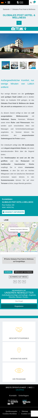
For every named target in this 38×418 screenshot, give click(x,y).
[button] (19, 235)
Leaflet (26, 251)
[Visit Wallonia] (26, 402)
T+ (24, 282)
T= (15, 282)
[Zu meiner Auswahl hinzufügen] (19, 23)
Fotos (13, 29)
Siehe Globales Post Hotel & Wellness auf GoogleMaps (20, 260)
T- (19, 282)
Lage (25, 28)
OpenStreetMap (33, 251)
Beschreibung (17, 28)
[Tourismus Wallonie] (12, 402)
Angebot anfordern (21, 28)
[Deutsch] (2, 3)
